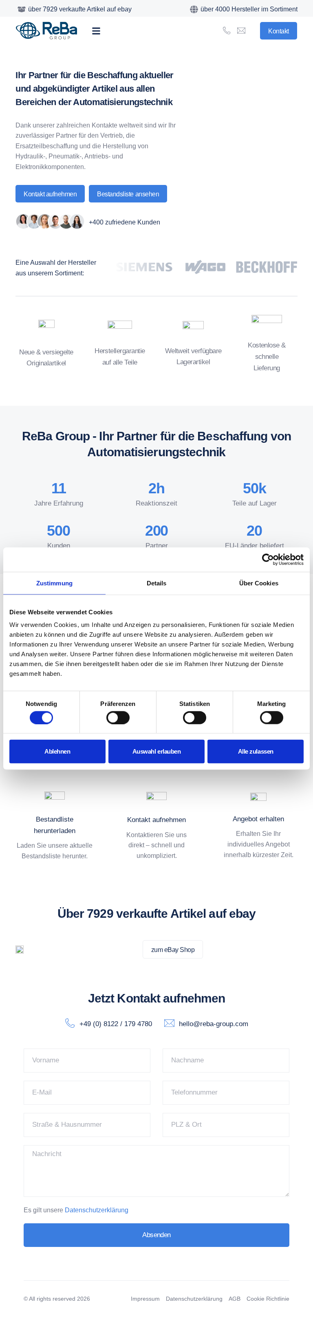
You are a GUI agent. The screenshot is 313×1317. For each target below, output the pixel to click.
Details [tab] (157, 582)
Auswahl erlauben (156, 751)
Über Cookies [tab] (258, 582)
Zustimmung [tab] (54, 582)
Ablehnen (57, 751)
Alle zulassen (255, 751)
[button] (96, 30)
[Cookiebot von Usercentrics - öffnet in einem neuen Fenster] (268, 559)
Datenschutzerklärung (96, 1210)
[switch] (118, 717)
